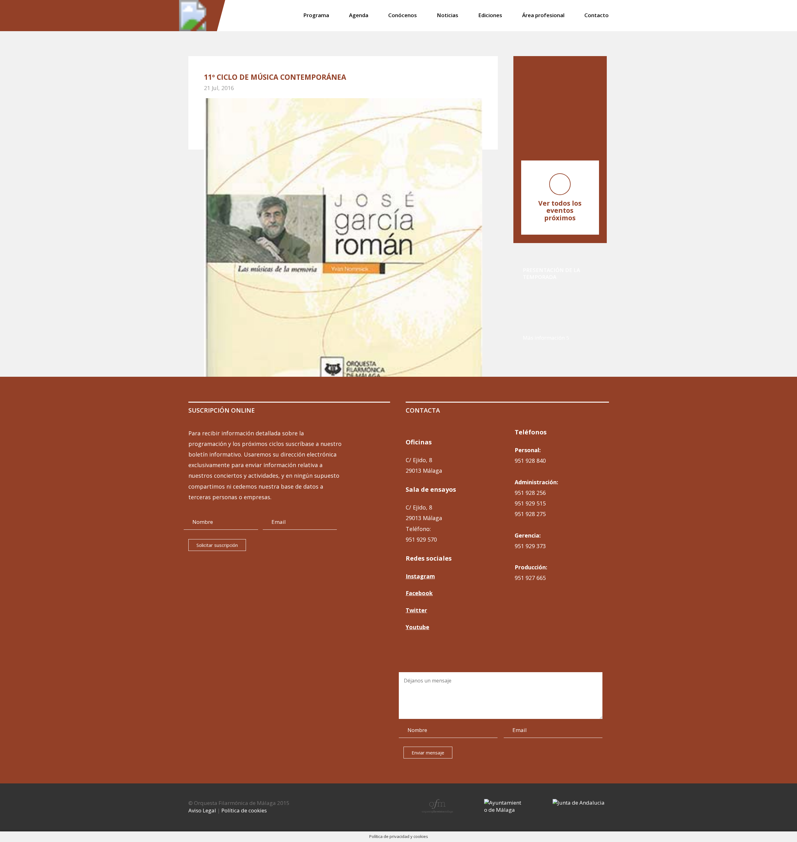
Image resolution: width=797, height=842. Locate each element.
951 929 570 (421, 539)
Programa (316, 16)
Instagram (420, 576)
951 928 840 (530, 460)
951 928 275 (530, 514)
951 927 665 (530, 577)
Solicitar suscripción (217, 545)
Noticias (447, 16)
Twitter (416, 610)
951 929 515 (530, 503)
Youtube (417, 627)
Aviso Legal (202, 810)
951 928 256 (530, 492)
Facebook (419, 593)
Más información (544, 337)
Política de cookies (244, 810)
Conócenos (402, 16)
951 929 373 (530, 546)
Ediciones (490, 16)
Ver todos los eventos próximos (560, 210)
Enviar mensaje (428, 752)
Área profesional (543, 16)
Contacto (596, 16)
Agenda (358, 16)
